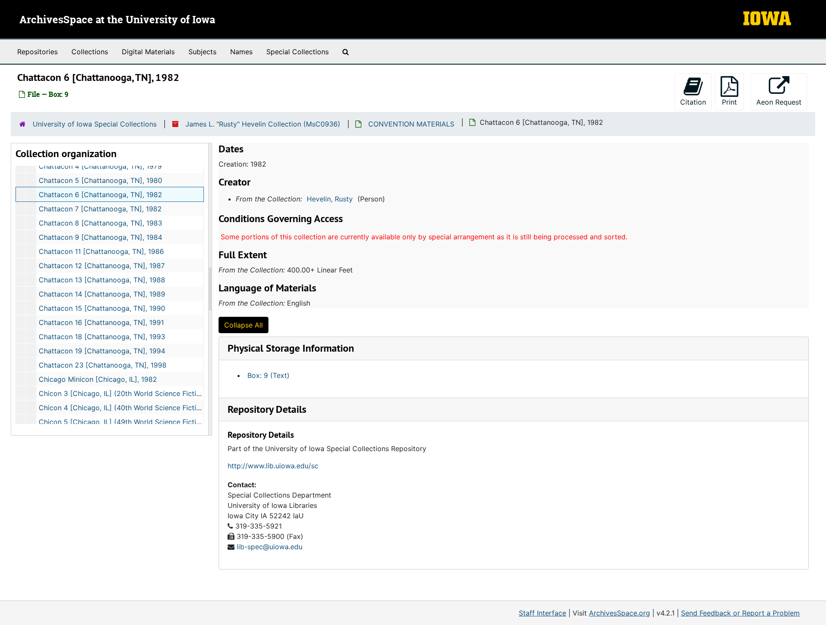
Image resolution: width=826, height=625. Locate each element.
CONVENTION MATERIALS (411, 124)
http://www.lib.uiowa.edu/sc (273, 465)
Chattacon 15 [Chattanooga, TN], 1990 (102, 308)
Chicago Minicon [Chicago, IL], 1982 (98, 379)
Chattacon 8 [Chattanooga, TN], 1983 (100, 223)
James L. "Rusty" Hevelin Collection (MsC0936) (262, 124)
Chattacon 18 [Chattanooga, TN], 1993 (102, 336)
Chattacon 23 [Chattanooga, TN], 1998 (102, 365)
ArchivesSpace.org (619, 613)
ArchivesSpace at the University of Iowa (117, 20)
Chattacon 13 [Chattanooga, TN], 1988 (102, 279)
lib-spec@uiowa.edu (269, 546)
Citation (693, 102)
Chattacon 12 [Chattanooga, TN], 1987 (102, 265)
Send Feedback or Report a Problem (740, 613)
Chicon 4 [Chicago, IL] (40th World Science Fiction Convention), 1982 (152, 407)
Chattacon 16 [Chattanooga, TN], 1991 (101, 322)
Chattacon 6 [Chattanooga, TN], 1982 (100, 194)
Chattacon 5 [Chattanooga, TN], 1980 (100, 180)
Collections (89, 51)
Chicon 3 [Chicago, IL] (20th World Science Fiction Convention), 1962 (152, 393)
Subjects (202, 51)
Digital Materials (148, 51)
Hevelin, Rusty (330, 199)
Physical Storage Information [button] (291, 348)
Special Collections (297, 51)
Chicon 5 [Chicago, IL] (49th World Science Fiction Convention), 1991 (152, 422)
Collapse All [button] (243, 325)
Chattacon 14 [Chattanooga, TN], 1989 (102, 294)
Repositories (37, 51)
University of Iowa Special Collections (95, 124)
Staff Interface (542, 613)
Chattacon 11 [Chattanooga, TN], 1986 (101, 251)
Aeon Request (781, 101)
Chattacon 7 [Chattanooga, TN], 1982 (100, 208)
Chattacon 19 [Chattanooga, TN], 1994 (102, 351)
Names (241, 51)
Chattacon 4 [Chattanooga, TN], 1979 (100, 166)
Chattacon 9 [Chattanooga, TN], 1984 (100, 237)
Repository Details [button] (267, 409)
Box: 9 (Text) (268, 375)
